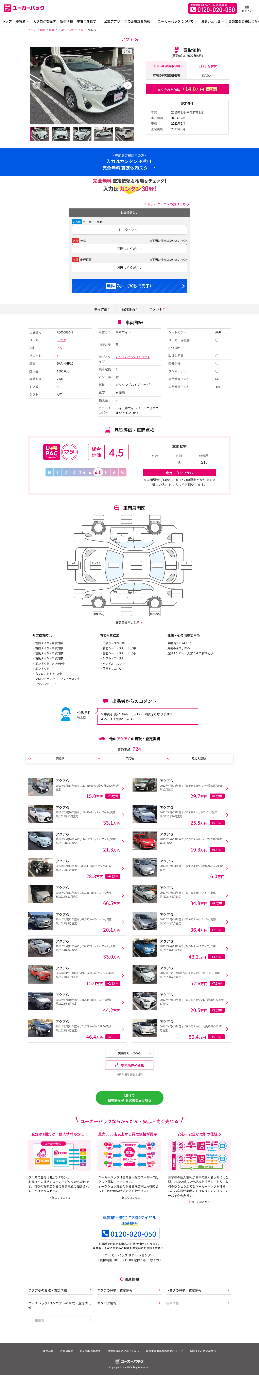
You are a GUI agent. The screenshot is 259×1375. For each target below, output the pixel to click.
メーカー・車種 (93, 222)
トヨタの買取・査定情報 (184, 1290)
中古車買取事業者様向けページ (164, 1351)
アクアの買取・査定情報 (115, 1290)
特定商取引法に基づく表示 (123, 1351)
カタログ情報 (107, 1302)
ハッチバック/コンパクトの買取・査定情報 (58, 1305)
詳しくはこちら (61, 1197)
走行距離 (85, 260)
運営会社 (48, 1351)
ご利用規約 (66, 1351)
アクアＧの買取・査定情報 (47, 1290)
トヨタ (61, 340)
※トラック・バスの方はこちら (166, 204)
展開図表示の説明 (127, 622)
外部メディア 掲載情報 (202, 1351)
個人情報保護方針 (90, 1351)
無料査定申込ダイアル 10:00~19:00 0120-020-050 (212, 8)
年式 (83, 241)
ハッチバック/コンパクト (133, 357)
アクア (61, 348)
